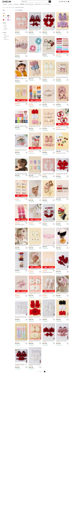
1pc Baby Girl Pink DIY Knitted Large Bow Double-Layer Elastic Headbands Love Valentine (35, 269)
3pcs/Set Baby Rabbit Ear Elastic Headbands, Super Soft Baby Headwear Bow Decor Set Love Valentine (62, 197)
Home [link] (4, 7)
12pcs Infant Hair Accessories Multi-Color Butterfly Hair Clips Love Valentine (21, 340)
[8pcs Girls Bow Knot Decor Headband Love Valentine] (62, 212)
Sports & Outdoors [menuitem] (38, 4)
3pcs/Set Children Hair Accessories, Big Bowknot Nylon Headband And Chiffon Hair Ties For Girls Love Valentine (35, 77)
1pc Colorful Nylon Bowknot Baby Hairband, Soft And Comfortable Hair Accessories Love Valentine (21, 173)
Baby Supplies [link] (11, 7)
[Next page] (46, 371)
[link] (62, 1)
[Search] (50, 2)
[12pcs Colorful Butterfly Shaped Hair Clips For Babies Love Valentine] (35, 164)
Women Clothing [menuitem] (47, 4)
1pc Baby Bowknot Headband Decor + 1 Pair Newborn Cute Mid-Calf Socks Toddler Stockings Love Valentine (48, 221)
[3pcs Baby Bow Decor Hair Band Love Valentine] (35, 117)
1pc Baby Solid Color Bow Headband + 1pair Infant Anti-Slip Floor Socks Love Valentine (48, 340)
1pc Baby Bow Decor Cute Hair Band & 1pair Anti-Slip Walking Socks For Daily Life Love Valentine (48, 77)
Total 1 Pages (39, 371)
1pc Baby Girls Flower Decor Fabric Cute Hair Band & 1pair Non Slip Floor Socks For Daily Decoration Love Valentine (35, 245)
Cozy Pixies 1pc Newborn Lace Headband (21, 78)
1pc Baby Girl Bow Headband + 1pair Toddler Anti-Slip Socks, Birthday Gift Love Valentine (62, 340)
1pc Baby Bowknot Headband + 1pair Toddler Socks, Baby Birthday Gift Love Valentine (62, 173)
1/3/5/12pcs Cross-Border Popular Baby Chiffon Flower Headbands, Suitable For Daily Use (62, 53)
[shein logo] (7, 1)
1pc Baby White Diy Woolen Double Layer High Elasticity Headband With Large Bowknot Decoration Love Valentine (35, 197)
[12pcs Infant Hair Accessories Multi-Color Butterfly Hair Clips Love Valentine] (21, 331)
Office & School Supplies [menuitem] (30, 4)
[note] (18, 33)
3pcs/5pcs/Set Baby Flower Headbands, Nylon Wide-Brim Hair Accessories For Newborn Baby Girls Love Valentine (48, 197)
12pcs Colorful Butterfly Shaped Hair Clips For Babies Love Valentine (35, 173)
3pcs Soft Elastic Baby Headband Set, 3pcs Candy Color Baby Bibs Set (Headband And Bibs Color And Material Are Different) (21, 53)
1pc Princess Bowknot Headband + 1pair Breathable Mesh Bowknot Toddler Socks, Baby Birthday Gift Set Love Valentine (48, 29)
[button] (66, 1)
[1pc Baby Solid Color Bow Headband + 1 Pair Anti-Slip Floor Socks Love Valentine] (21, 20)
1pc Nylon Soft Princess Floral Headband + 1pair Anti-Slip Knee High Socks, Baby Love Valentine (35, 340)
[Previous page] (43, 371)
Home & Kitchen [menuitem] (16, 4)
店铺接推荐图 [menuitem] (22, 4)
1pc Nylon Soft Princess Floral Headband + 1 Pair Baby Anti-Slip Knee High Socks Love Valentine (62, 29)
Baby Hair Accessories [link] (20, 7)
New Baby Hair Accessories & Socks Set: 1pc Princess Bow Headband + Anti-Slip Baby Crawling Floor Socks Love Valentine (62, 269)
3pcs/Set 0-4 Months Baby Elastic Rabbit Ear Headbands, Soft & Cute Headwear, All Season (48, 53)
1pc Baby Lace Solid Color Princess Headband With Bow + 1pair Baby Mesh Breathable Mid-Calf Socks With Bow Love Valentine (48, 173)
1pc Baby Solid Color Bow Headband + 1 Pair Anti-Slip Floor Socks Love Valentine (21, 29)
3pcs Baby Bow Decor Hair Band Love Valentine (35, 126)
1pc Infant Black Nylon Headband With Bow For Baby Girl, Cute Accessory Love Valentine (62, 245)
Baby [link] (7, 7)
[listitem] (21, 23)
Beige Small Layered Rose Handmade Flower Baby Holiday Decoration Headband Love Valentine (48, 102)
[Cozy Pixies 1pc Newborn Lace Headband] (21, 68)
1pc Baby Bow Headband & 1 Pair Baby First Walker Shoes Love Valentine (35, 29)
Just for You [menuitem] (10, 4)
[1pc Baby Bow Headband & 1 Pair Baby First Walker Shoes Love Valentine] (35, 20)
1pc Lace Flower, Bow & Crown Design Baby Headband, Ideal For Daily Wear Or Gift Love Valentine (21, 245)
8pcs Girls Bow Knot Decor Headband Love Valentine (62, 221)
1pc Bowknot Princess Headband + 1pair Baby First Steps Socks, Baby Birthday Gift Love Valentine (35, 364)
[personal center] (60, 1)
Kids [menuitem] (42, 4)
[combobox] (19, 10)
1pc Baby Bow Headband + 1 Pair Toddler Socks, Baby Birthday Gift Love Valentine (21, 364)
